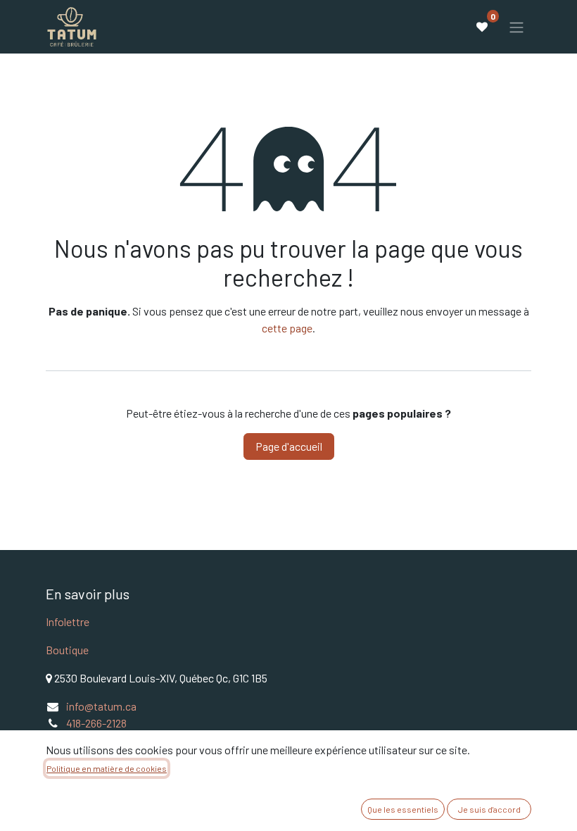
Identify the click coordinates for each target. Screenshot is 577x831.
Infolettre (67, 621)
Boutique (67, 649)
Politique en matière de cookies (106, 768)
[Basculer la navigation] (516, 26)
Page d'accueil (288, 446)
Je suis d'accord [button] (489, 809)
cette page (287, 328)
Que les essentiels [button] (402, 809)
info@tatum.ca (101, 706)
